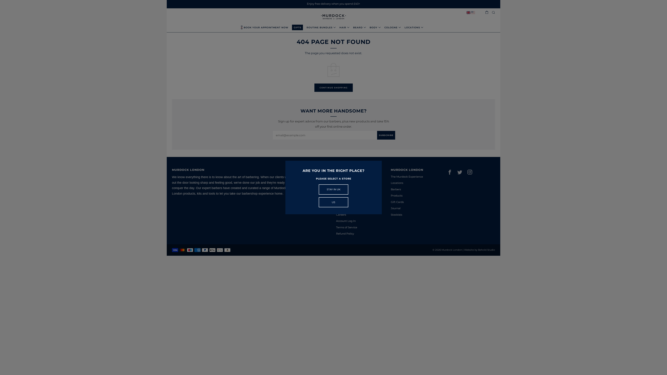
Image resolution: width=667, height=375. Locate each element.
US (333, 202)
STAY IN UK (333, 189)
